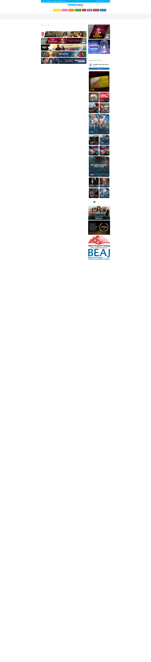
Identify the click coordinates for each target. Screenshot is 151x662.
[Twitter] (104, 1)
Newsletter (62, 1)
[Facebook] (106, 1)
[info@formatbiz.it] (109, 1)
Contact (54, 1)
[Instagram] (99, 1)
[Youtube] (101, 1)
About (48, 1)
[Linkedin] (97, 1)
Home (43, 1)
